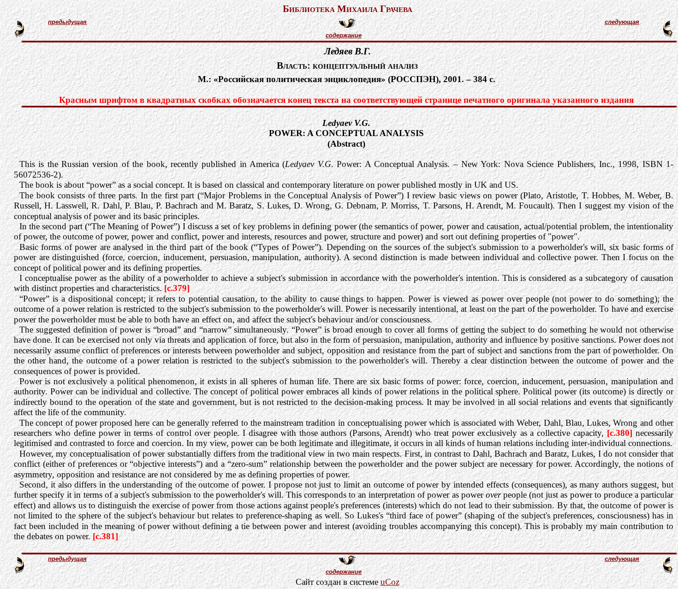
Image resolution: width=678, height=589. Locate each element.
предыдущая (67, 21)
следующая (622, 21)
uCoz (390, 582)
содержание (344, 35)
